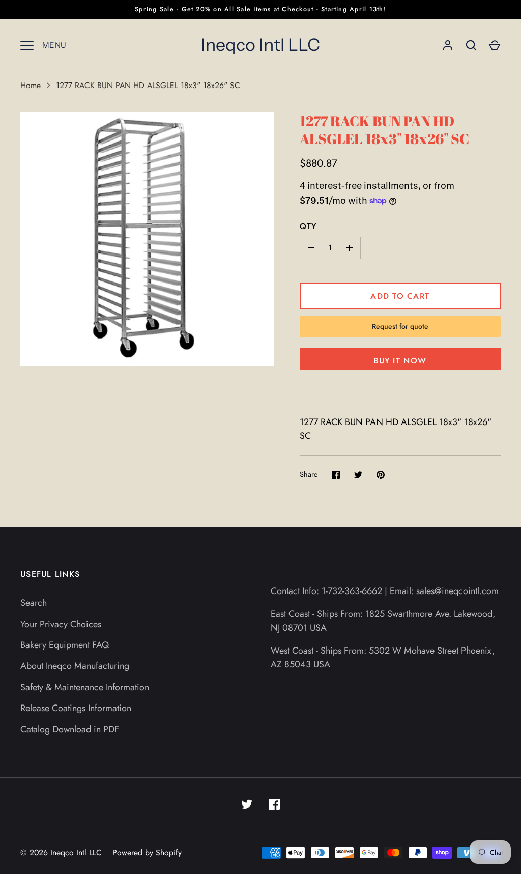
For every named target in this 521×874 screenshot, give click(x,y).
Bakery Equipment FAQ (64, 645)
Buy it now (399, 360)
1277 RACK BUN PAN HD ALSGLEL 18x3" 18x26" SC (148, 85)
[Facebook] (274, 804)
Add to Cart (399, 296)
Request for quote (400, 326)
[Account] (448, 45)
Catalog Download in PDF (69, 729)
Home (30, 85)
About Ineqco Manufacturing (74, 665)
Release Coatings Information (75, 708)
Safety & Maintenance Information (84, 687)
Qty (308, 226)
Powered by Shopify (147, 852)
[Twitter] (247, 804)
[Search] (471, 45)
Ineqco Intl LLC (260, 44)
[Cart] (494, 45)
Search (33, 602)
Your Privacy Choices (60, 624)
